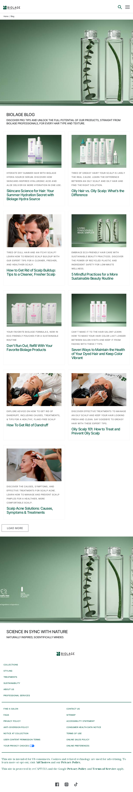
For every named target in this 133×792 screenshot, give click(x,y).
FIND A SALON (11, 709)
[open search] (120, 7)
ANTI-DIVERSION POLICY (16, 727)
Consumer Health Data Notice (83, 727)
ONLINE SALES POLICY (78, 739)
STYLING (8, 671)
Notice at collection (16, 733)
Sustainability (12, 683)
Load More (15, 528)
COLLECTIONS (11, 664)
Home (6, 16)
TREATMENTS (10, 677)
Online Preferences (77, 746)
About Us (9, 689)
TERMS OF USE (74, 733)
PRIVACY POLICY (12, 721)
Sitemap (71, 715)
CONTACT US (73, 709)
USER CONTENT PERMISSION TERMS (22, 739)
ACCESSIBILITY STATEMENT (80, 721)
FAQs (6, 715)
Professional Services (17, 695)
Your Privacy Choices (17, 746)
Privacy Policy (76, 769)
